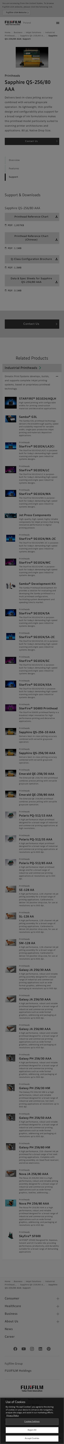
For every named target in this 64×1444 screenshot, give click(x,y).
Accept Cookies (32, 1438)
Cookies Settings (32, 1422)
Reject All (32, 1430)
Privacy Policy (12, 1416)
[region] (32, 1421)
